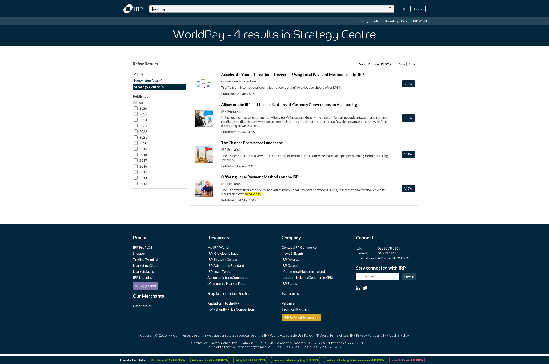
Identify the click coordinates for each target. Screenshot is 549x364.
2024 (143, 120)
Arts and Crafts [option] (205, 360)
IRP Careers (290, 265)
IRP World (420, 21)
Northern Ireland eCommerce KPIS (307, 277)
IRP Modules (142, 277)
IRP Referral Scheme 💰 (301, 317)
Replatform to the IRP (223, 303)
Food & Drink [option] (402, 360)
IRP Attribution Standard (225, 265)
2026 (143, 108)
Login (418, 9)
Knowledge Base (397, 21)
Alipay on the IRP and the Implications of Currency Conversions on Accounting (289, 104)
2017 (143, 160)
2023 (143, 125)
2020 (143, 143)
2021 (143, 137)
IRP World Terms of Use (331, 335)
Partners (288, 303)
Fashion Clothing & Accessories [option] (350, 360)
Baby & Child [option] (245, 360)
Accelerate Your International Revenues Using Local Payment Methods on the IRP (292, 74)
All (141, 103)
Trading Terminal (145, 259)
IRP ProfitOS (142, 247)
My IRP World (218, 247)
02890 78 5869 (389, 248)
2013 (143, 183)
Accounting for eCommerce (227, 277)
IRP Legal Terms (219, 271)
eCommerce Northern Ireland (303, 271)
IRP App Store (145, 285)
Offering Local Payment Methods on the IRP (260, 177)
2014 (143, 178)
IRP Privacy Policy (363, 335)
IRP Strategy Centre (222, 259)
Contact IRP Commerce (299, 247)
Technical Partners (295, 309)
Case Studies (142, 306)
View (408, 84)
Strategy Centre (369, 21)
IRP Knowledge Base (222, 253)
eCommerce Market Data (226, 283)
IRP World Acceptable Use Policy (288, 335)
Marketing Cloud (145, 265)
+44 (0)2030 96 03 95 (394, 258)
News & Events (293, 253)
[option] (161, 360)
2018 (143, 154)
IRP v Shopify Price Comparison (230, 309)
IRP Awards (290, 259)
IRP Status (289, 283)
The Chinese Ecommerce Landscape (252, 142)
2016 (143, 166)
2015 (143, 172)
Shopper (139, 253)
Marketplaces (143, 271)
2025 (143, 114)
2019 (143, 149)
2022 (143, 131)
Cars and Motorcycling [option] (291, 360)
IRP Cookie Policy (396, 335)
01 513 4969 (387, 253)
